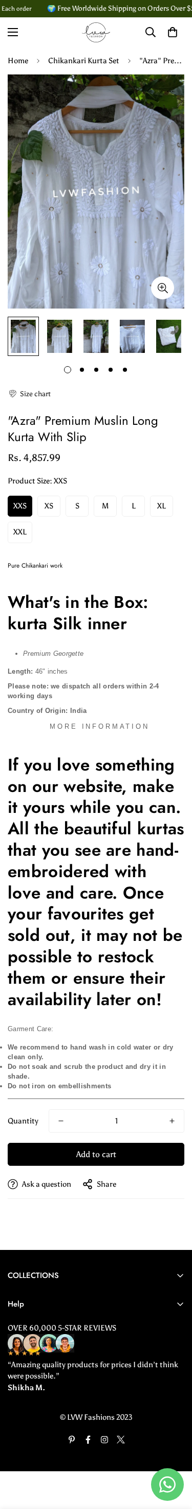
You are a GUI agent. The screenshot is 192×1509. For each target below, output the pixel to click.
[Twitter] (121, 1440)
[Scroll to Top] (173, 1455)
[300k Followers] (88, 1440)
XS (49, 505)
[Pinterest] (71, 1440)
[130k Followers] (104, 1440)
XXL (20, 531)
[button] (29, 394)
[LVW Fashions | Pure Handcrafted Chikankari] (96, 32)
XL (161, 505)
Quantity (23, 1121)
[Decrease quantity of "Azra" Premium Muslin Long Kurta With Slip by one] (61, 1121)
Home (18, 60)
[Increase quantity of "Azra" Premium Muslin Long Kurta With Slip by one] (172, 1121)
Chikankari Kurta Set (83, 60)
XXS (20, 505)
